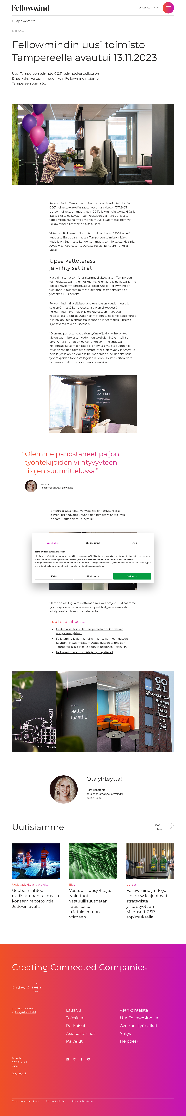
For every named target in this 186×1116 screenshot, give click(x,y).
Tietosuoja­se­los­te (55, 1101)
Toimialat (75, 1017)
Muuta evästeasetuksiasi (25, 1101)
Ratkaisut (76, 1025)
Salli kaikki (132, 576)
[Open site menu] (168, 7)
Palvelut (74, 1041)
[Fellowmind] (31, 8)
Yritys (125, 1033)
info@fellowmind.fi (25, 1012)
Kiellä (54, 576)
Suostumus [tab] (52, 543)
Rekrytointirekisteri (82, 1101)
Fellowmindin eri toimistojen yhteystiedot (84, 652)
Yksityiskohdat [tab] (93, 543)
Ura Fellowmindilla (139, 1017)
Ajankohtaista (134, 1010)
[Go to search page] (156, 8)
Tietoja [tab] (134, 543)
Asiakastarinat (80, 1033)
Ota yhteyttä (19, 1073)
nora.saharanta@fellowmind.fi (104, 794)
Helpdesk (129, 1041)
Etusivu (73, 1010)
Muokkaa (91, 576)
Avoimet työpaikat (138, 1025)
